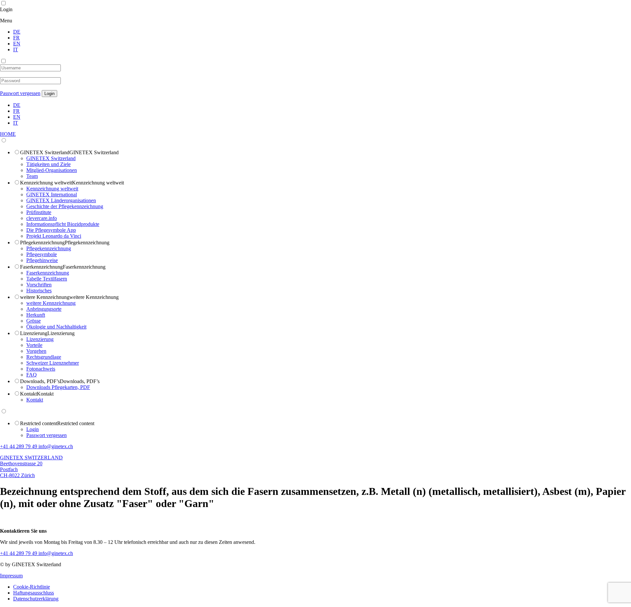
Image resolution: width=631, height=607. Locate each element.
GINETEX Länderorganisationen (61, 200)
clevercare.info (41, 218)
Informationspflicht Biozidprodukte (62, 224)
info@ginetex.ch (55, 446)
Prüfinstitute (38, 212)
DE (16, 32)
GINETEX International (51, 194)
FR (16, 37)
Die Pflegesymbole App (51, 230)
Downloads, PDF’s (40, 381)
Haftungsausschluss (33, 592)
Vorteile (34, 345)
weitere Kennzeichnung (44, 297)
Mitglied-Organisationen (51, 170)
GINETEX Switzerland (44, 152)
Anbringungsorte (43, 309)
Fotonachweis (40, 369)
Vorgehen (36, 351)
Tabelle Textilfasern (46, 278)
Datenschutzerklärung (35, 598)
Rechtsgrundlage (43, 357)
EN (16, 43)
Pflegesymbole (41, 254)
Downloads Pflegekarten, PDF (58, 387)
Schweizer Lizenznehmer (52, 363)
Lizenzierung (33, 333)
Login (9, 9)
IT (15, 49)
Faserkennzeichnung (41, 267)
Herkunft (35, 315)
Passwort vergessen (20, 93)
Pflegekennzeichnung (42, 242)
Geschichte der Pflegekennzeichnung (64, 206)
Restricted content (38, 423)
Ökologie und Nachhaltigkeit (56, 326)
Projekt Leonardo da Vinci (53, 236)
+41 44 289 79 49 (19, 446)
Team (32, 176)
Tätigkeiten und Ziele (48, 164)
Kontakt (28, 394)
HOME (8, 134)
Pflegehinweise (42, 260)
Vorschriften (39, 284)
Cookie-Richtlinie (31, 587)
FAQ (31, 374)
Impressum (11, 575)
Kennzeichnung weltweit (46, 182)
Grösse (33, 321)
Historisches (39, 290)
